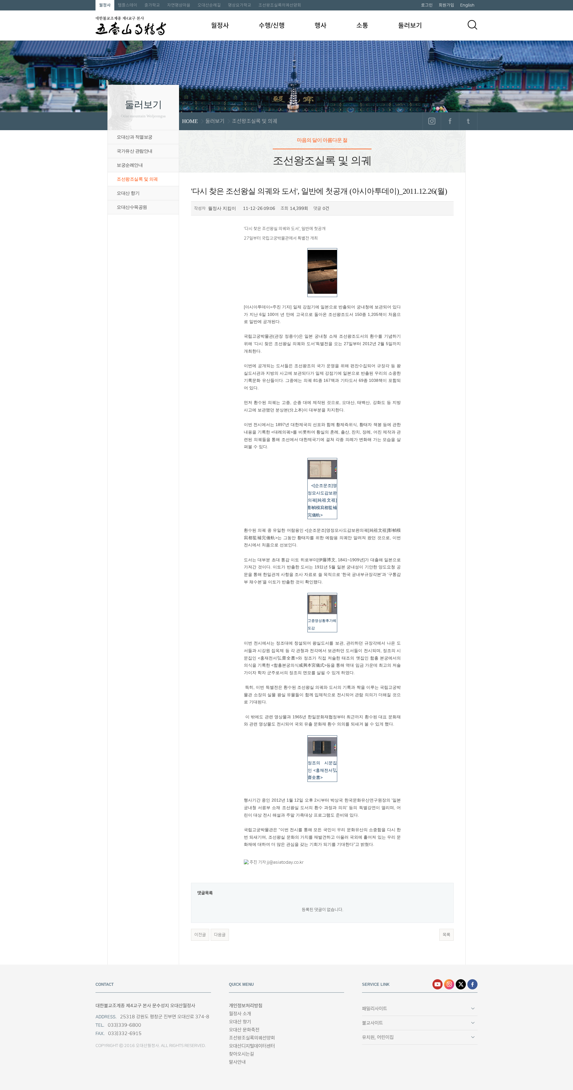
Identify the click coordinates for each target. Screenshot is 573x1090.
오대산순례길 (209, 5)
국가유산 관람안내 (135, 151)
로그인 (427, 5)
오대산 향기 (128, 193)
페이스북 (450, 121)
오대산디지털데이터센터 (252, 1046)
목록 (446, 935)
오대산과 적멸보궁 (135, 137)
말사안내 (237, 1062)
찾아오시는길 (241, 1054)
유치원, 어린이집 (378, 1037)
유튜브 (437, 984)
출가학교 (152, 5)
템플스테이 (127, 5)
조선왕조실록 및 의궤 (137, 179)
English (467, 5)
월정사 (105, 5)
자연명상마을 (178, 5)
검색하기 (472, 25)
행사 (320, 25)
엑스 (461, 984)
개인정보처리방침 (245, 1006)
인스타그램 (432, 121)
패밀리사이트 (374, 1009)
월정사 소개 (240, 1014)
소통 (362, 25)
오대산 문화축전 (244, 1030)
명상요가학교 (239, 5)
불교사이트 (372, 1023)
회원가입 (446, 5)
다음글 (220, 935)
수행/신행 (272, 25)
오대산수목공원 (132, 207)
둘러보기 (410, 25)
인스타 (449, 984)
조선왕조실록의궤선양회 (279, 5)
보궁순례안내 (130, 165)
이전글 (200, 935)
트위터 (468, 121)
